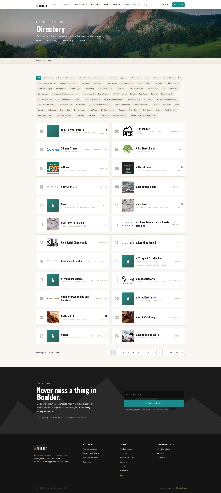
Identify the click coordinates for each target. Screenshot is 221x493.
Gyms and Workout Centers (167, 99)
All (39, 78)
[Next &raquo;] (182, 352)
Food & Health (166, 94)
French (77, 99)
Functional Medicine (92, 99)
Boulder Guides (125, 471)
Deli (164, 88)
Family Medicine (120, 94)
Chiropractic (61, 88)
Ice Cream (167, 104)
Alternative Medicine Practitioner (91, 78)
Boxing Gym (112, 83)
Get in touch (87, 462)
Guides (126, 4)
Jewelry (41, 110)
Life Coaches (65, 110)
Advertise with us (163, 449)
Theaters (80, 115)
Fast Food (143, 94)
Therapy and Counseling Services (113, 115)
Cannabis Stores (127, 83)
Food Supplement (64, 99)
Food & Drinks (80, 4)
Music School (134, 110)
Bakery (156, 78)
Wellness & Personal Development (144, 115)
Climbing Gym (75, 88)
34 (177, 352)
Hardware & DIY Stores (46, 104)
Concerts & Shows (106, 88)
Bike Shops (86, 83)
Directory (136, 4)
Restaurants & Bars (45, 115)
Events (106, 4)
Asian (148, 78)
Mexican (122, 110)
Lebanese (52, 110)
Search (165, 4)
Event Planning (103, 94)
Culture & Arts (152, 88)
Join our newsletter (90, 458)
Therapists (92, 115)
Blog (145, 4)
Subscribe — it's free (154, 403)
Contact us (161, 458)
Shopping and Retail (64, 115)
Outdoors (65, 4)
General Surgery (134, 99)
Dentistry (173, 88)
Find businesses (126, 449)
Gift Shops (148, 99)
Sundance (116, 4)
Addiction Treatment (66, 78)
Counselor (121, 88)
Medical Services (107, 110)
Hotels (156, 104)
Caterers (158, 83)
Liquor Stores (79, 110)
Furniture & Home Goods (113, 99)
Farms (132, 94)
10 (159, 352)
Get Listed (178, 4)
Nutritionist (147, 110)
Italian (177, 104)
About (54, 4)
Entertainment (88, 94)
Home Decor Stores (141, 104)
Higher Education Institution (99, 104)
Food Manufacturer (45, 99)
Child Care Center (172, 83)
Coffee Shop (89, 88)
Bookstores (98, 83)
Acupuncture (49, 78)
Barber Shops (169, 78)
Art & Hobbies (136, 78)
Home (38, 60)
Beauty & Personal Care (47, 83)
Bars (180, 78)
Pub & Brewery (170, 110)
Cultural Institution (136, 88)
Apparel (123, 78)
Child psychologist (45, 88)
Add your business (90, 449)
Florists (154, 94)
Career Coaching (144, 83)
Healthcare (80, 104)
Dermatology (43, 94)
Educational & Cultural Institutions (65, 94)
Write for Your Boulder (91, 453)
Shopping (94, 4)
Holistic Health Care (122, 104)
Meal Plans (93, 110)
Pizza (158, 110)
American (112, 78)
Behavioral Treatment (68, 83)
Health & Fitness (66, 104)
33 (171, 352)
